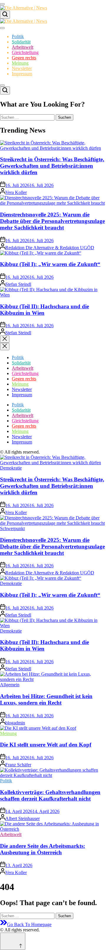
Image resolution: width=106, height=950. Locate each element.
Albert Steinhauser (22, 818)
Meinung (20, 63)
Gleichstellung (25, 52)
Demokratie (11, 467)
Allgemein (9, 684)
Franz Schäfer (18, 764)
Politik (18, 36)
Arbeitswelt (22, 47)
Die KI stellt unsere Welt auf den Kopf (45, 745)
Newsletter (22, 68)
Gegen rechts (24, 57)
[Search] (5, 15)
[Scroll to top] (12, 941)
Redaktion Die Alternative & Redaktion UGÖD (49, 247)
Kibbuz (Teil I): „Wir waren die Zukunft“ (50, 264)
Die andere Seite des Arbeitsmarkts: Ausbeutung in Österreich (42, 849)
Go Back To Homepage (29, 924)
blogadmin (15, 722)
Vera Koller (16, 192)
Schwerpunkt (12, 528)
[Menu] (2, 4)
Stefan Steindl (18, 284)
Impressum (22, 73)
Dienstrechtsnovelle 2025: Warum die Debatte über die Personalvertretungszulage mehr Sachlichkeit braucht (52, 221)
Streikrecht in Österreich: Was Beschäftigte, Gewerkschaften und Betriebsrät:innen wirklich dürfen (52, 165)
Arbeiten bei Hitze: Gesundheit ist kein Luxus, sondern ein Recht (46, 699)
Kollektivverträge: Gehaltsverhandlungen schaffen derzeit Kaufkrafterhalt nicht (50, 795)
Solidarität (21, 41)
